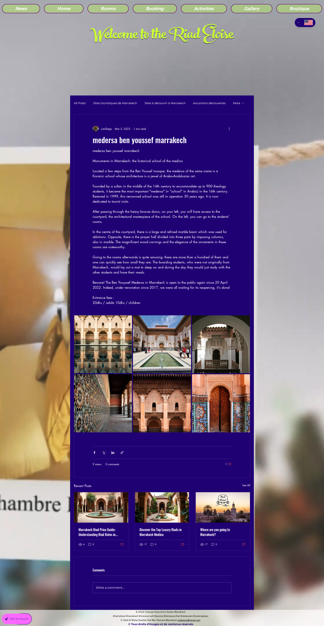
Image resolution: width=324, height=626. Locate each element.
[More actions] (229, 128)
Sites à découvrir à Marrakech (165, 103)
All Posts (80, 103)
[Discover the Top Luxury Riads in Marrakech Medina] (162, 507)
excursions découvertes (209, 103)
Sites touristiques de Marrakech (115, 103)
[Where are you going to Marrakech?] (223, 507)
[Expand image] (103, 344)
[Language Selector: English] (305, 22)
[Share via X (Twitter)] (103, 452)
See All (246, 485)
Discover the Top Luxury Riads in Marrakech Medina (161, 532)
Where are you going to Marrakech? (215, 532)
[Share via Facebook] (94, 452)
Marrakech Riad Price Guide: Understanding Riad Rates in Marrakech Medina (97, 532)
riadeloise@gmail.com (189, 620)
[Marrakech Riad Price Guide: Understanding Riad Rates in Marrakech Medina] (101, 507)
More (236, 103)
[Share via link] (122, 452)
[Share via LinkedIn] (113, 452)
